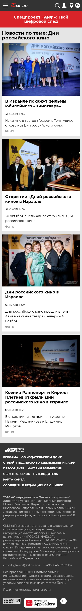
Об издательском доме (41, 457)
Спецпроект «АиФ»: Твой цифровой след (41, 19)
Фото (9, 226)
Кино (9, 131)
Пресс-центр (13, 468)
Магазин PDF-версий (44, 468)
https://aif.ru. (57, 583)
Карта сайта (13, 479)
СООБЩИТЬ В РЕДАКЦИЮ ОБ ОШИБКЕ (33, 485)
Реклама (10, 457)
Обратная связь (16, 474)
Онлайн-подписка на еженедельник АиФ (39, 463)
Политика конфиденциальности (27, 589)
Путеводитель (45, 474)
